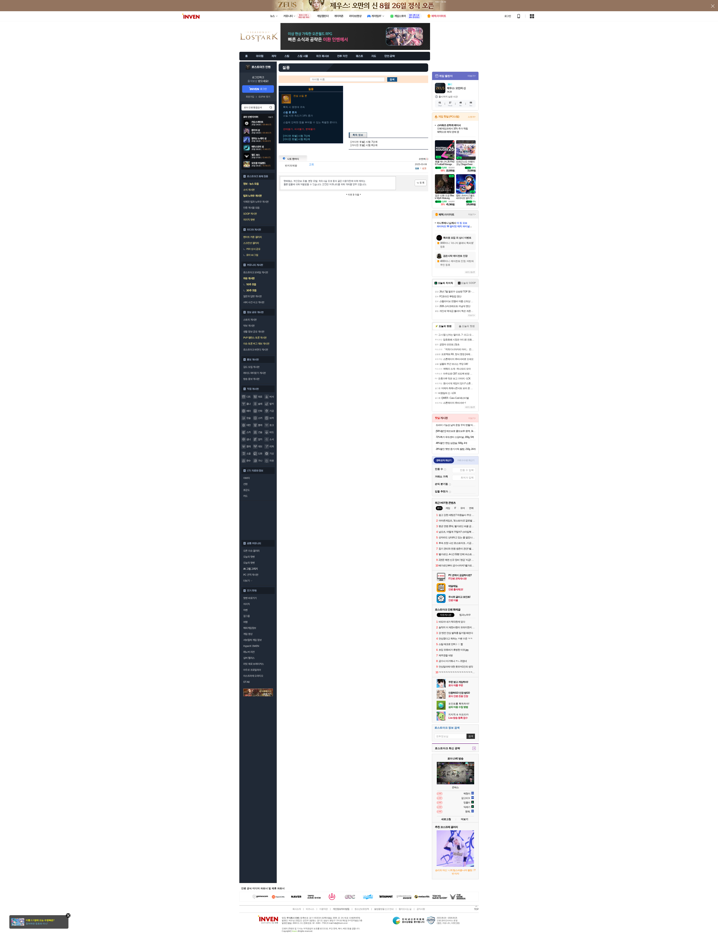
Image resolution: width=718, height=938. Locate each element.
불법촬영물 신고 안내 (383, 909)
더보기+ (472, 76)
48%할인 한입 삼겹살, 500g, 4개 (451, 443)
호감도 (246, 490)
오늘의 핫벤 (248, 556)
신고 (424, 168)
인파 (260, 410)
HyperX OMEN (251, 645)
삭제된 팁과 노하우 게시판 (256, 201)
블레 (248, 446)
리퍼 (271, 446)
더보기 (464, 819)
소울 (248, 453)
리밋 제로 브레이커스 (253, 663)
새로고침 (469, 272)
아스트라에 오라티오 (253, 675)
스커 (260, 418)
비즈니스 (310, 909)
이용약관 (323, 909)
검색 (270, 107)
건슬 (260, 432)
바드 (271, 432)
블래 (260, 425)
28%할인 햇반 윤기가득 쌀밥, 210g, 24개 (455, 449)
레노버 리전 (248, 651)
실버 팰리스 (248, 657)
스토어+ (472, 117)
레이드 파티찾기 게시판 (254, 372)
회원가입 (250, 96)
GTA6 (246, 681)
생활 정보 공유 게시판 (253, 331)
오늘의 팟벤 (248, 562)
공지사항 (421, 909)
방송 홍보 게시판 (251, 378)
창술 (248, 418)
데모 (260, 446)
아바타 (246, 478)
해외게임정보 (249, 628)
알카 (260, 439)
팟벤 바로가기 (250, 598)
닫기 (68, 915)
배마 (248, 410)
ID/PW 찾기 (264, 96)
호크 (271, 425)
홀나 (248, 403)
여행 (245, 622)
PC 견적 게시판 (250, 574)
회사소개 (296, 909)
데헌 (248, 425)
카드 (245, 496)
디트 (248, 396)
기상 (271, 453)
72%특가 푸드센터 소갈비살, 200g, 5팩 (455, 437)
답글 (417, 168)
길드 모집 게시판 (251, 367)
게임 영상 (247, 634)
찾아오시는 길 (405, 909)
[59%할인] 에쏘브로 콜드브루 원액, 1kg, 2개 (456, 431)
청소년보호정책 (362, 909)
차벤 (245, 610)
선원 (245, 484)
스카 (248, 432)
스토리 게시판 (250, 319)
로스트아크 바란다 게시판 (255, 349)
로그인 (507, 16)
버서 (271, 396)
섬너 (248, 439)
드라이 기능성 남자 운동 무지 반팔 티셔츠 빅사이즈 (456, 425)
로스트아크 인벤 (261, 67)
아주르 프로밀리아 (252, 669)
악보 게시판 (248, 325)
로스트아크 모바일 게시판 (255, 272)
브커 (271, 418)
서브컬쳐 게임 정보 (252, 639)
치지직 (246, 604)
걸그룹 (246, 616)
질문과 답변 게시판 (252, 296)
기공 (271, 410)
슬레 (260, 403)
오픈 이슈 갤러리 (251, 550)
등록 (420, 183)
